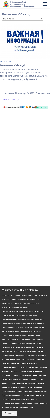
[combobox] (22, 19)
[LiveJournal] (32, 106)
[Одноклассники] (27, 106)
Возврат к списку (10, 99)
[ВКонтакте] (21, 106)
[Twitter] (24, 106)
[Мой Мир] (30, 106)
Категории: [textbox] (8, 19)
